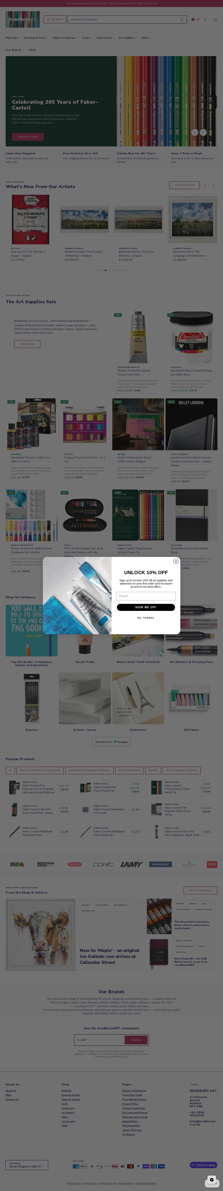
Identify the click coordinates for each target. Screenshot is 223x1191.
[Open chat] (211, 1180)
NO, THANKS (146, 618)
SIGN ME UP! (146, 607)
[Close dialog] (176, 561)
